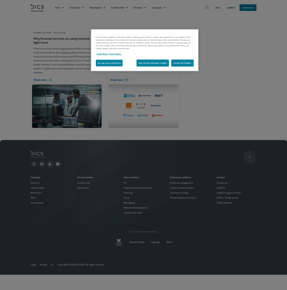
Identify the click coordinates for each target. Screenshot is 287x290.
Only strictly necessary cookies (152, 63)
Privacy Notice (115, 54)
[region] (145, 50)
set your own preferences (109, 63)
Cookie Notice (102, 54)
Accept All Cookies (182, 63)
